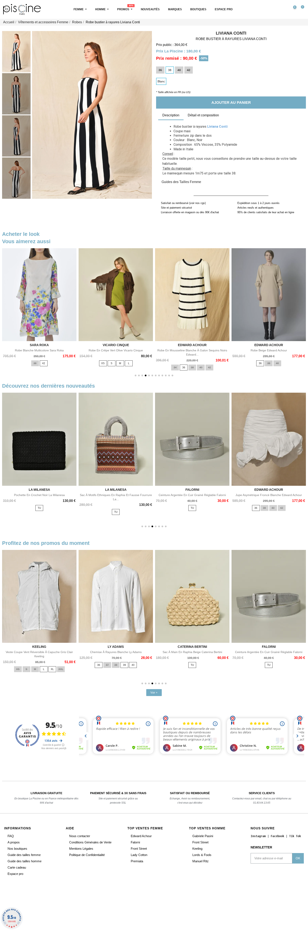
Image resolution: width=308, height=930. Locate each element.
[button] (274, 9)
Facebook (277, 836)
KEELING (39, 646)
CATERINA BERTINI (192, 646)
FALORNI (192, 489)
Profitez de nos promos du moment (45, 543)
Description (170, 115)
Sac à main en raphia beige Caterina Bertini (192, 652)
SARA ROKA (39, 345)
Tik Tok (295, 836)
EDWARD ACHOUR (192, 345)
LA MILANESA (39, 489)
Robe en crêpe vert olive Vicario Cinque (116, 350)
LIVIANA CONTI (231, 33)
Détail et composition (203, 115)
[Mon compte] (283, 9)
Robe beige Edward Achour (269, 350)
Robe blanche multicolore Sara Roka (39, 350)
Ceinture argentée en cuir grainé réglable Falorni (192, 495)
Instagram (258, 836)
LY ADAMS (116, 646)
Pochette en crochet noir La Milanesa (39, 495)
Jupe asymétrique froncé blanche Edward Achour (269, 495)
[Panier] (301, 9)
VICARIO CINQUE (116, 345)
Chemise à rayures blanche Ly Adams (116, 652)
